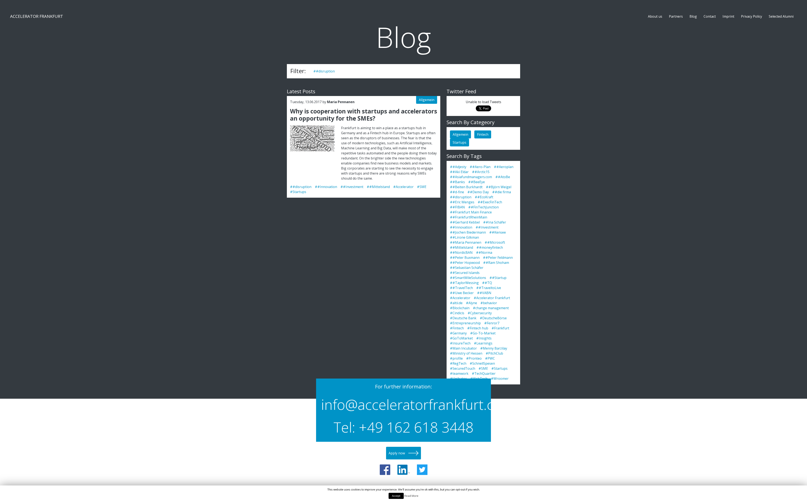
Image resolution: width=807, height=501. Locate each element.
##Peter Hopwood (465, 262)
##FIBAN (457, 207)
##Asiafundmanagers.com (471, 177)
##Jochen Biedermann (468, 232)
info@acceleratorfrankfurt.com (403, 404)
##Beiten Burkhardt (466, 187)
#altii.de (456, 303)
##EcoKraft (484, 197)
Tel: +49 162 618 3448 (403, 427)
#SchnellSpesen (482, 363)
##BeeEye (476, 182)
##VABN (484, 293)
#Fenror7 (491, 323)
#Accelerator (403, 186)
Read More (411, 496)
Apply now (397, 453)
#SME (421, 186)
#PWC (490, 358)
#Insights (484, 338)
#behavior (488, 303)
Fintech (482, 134)
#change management (491, 308)
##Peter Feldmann (498, 257)
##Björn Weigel (498, 187)
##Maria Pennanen (465, 242)
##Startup (497, 277)
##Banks (457, 182)
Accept (396, 496)
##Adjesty (458, 166)
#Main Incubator (463, 348)
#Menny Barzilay (493, 348)
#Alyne (471, 303)
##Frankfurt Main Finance (471, 212)
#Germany (458, 333)
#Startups (298, 191)
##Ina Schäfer (494, 222)
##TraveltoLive (488, 287)
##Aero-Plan (480, 166)
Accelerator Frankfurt (36, 16)
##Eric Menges (462, 202)
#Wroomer (500, 378)
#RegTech (458, 363)
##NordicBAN (461, 252)
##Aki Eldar (459, 172)
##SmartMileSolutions (468, 277)
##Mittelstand (378, 186)
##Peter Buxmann (465, 257)
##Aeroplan (503, 166)
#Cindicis (457, 313)
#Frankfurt (500, 328)
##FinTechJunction (483, 207)
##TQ (487, 282)
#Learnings (483, 343)
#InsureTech (460, 343)
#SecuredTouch (462, 368)
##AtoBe (502, 177)
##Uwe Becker (462, 293)
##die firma (501, 192)
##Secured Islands (465, 272)
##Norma (484, 252)
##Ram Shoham (496, 262)
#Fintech (457, 328)
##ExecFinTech (490, 202)
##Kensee (497, 232)
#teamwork (459, 373)
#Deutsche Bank (463, 318)
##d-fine (457, 192)
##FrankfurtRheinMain (468, 217)
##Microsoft (495, 242)
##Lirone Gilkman (464, 237)
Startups (459, 142)
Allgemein (426, 99)
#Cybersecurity (480, 313)
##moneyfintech (489, 247)
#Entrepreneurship (465, 323)
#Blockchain (459, 308)
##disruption (324, 71)
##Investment (351, 186)
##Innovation (326, 186)
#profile (456, 358)
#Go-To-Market (483, 333)
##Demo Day (478, 192)
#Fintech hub (477, 328)
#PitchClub (494, 353)
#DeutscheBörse (493, 318)
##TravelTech (461, 287)
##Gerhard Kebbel (465, 222)
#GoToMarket (461, 338)
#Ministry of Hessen (466, 353)
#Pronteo (474, 358)
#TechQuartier (484, 373)
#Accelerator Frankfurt (492, 298)
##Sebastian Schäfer (466, 267)
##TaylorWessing (464, 282)
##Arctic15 (480, 172)
